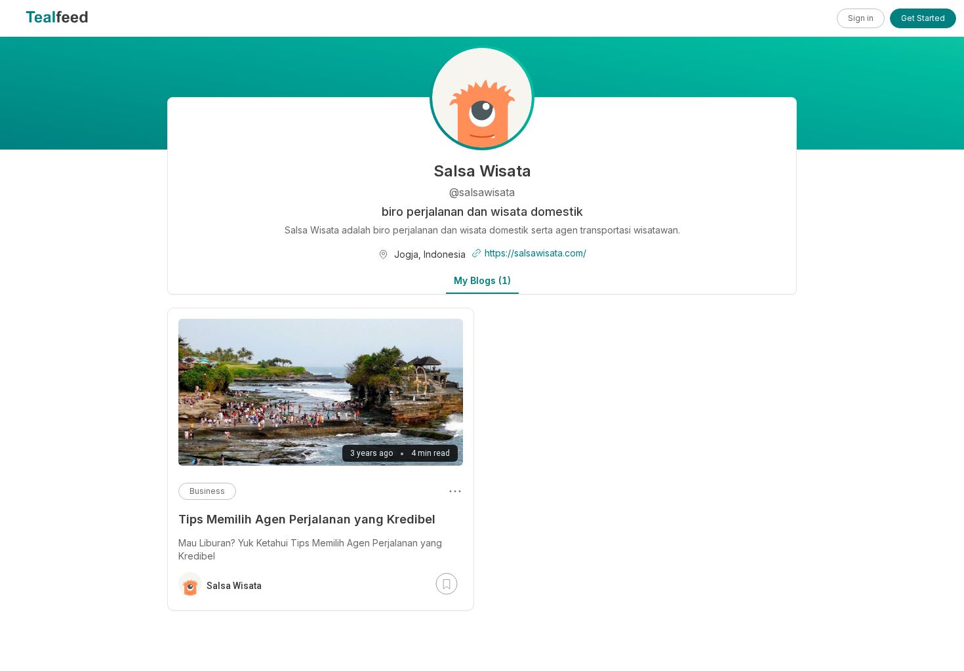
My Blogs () (482, 280)
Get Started (923, 18)
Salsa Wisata (234, 585)
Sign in (861, 18)
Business (207, 491)
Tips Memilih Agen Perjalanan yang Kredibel (306, 519)
